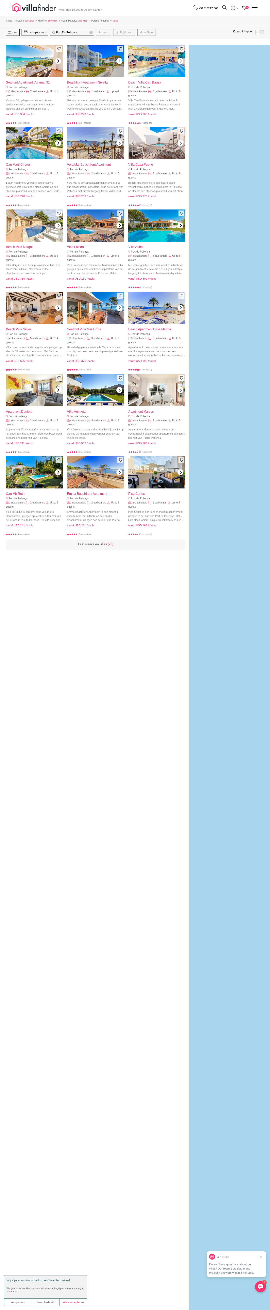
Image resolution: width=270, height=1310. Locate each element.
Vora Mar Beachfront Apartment (89, 164)
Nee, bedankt (45, 1302)
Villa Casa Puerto (140, 164)
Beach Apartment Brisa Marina (149, 329)
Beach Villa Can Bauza (144, 82)
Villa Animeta (76, 411)
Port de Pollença (17, 87)
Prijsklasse (126, 32)
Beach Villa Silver (18, 329)
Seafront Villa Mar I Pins (84, 329)
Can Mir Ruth (15, 493)
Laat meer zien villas (95, 544)
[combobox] (74, 32)
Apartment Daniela (19, 411)
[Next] (58, 61)
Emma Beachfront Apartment (87, 493)
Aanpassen (18, 1302)
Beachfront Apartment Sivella (87, 82)
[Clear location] (91, 32)
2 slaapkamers (78, 91)
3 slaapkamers (17, 91)
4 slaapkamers (139, 91)
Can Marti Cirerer (18, 164)
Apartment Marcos (141, 411)
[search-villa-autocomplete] (224, 8)
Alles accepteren (73, 1302)
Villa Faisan (75, 247)
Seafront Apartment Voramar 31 (28, 82)
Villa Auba (135, 247)
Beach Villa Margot (19, 247)
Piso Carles (136, 493)
